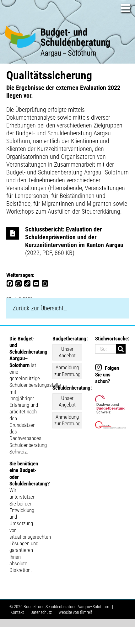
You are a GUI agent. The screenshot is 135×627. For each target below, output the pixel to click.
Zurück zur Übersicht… (40, 308)
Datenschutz (41, 612)
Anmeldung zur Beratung (67, 370)
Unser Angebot (67, 352)
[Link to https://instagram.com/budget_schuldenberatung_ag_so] (98, 367)
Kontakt (17, 612)
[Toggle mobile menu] (126, 8)
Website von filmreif (75, 612)
